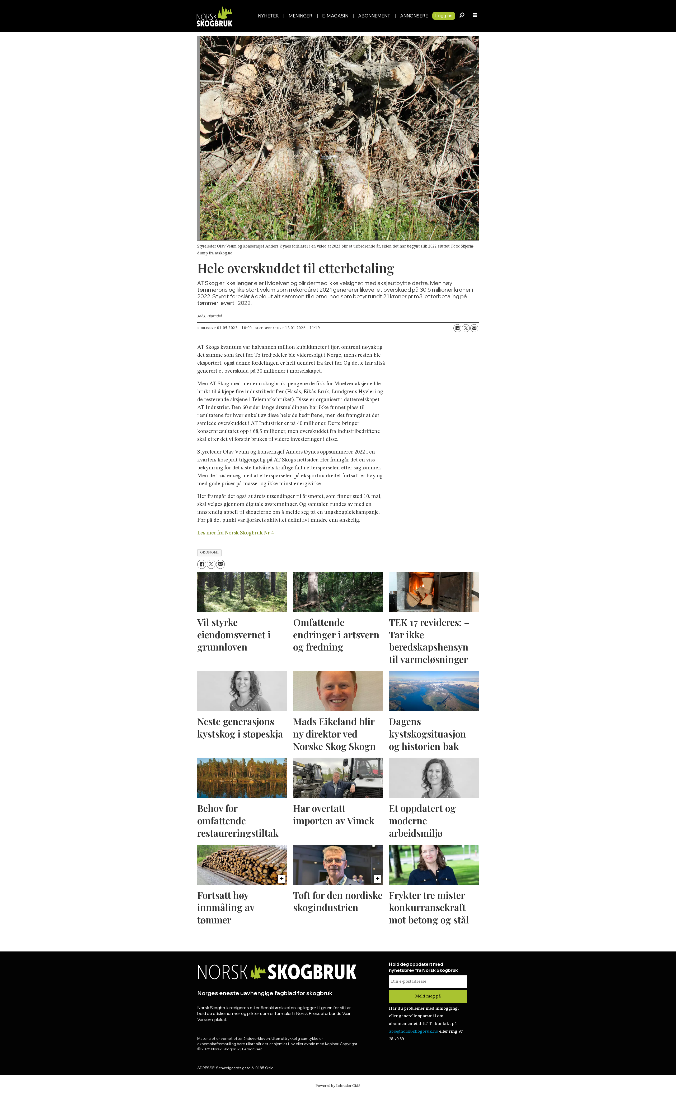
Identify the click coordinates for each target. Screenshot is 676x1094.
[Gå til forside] (224, 16)
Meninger (300, 16)
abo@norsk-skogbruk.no (413, 1031)
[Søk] (461, 16)
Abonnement (374, 16)
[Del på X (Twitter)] (466, 328)
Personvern (252, 1049)
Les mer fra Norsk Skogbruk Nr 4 (235, 533)
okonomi (209, 552)
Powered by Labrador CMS (338, 1086)
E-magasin (335, 16)
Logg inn (443, 15)
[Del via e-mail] (474, 328)
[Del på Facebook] (457, 328)
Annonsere (414, 16)
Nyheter (268, 16)
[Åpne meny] (475, 16)
